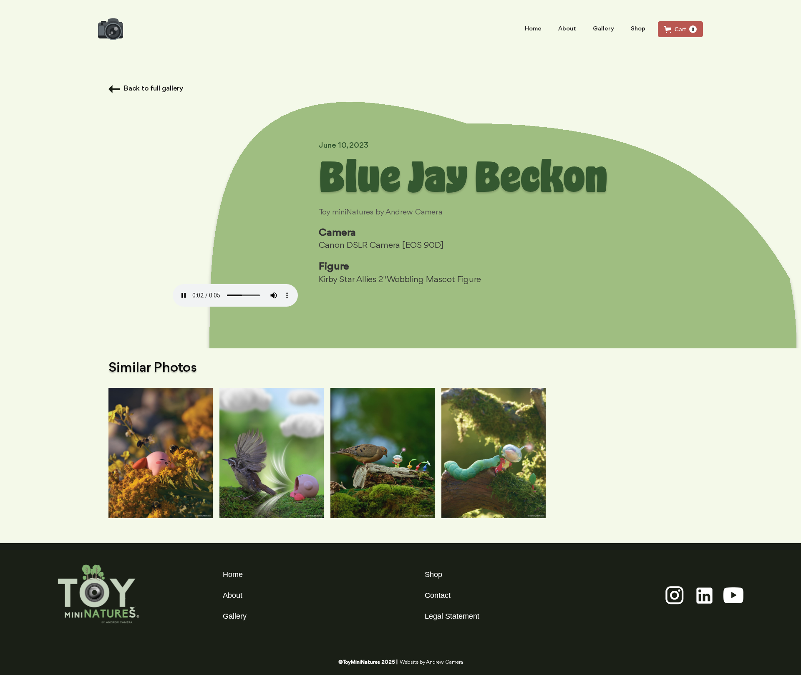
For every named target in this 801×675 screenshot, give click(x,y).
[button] (680, 29)
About (567, 29)
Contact (438, 595)
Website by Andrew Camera (431, 662)
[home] (110, 29)
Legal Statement (452, 616)
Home (533, 29)
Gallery (603, 29)
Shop (638, 29)
